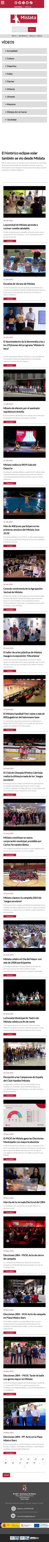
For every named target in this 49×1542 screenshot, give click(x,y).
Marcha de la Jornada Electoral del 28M (24, 1202)
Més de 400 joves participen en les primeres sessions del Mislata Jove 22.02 (21, 530)
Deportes (11, 66)
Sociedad (11, 119)
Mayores (11, 104)
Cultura (10, 58)
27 (21, 1463)
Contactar (35, 1503)
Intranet (40, 1503)
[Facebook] (16, 3)
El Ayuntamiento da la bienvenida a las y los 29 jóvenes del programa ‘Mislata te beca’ (24, 345)
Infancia (11, 89)
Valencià (28, 7)
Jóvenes (11, 96)
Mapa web (28, 1503)
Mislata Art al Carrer (17, 112)
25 (6, 1463)
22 (29, 1459)
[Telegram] (27, 3)
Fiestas (10, 81)
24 (43, 1459)
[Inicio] (22, 18)
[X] (20, 3)
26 (13, 1463)
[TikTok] (31, 3)
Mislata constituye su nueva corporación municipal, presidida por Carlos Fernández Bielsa (22, 841)
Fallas (10, 73)
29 (35, 1463)
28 (28, 1463)
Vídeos (32, 36)
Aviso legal (8, 1503)
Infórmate (23, 36)
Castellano (18, 7)
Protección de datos (18, 1503)
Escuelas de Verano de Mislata (19, 283)
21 (22, 1459)
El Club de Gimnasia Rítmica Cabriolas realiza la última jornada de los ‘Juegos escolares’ (23, 776)
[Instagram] (23, 3)
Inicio (14, 36)
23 (36, 1459)
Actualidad (12, 51)
